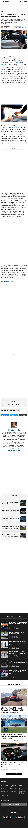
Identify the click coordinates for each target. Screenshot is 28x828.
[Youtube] (15, 813)
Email (24, 415)
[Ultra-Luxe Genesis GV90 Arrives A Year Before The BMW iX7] (23, 509)
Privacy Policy (13, 791)
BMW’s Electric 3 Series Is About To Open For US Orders (17, 652)
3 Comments (25, 27)
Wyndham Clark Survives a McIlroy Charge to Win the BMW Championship (13, 736)
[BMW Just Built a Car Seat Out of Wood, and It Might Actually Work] (4, 641)
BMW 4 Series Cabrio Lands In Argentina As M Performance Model (17, 672)
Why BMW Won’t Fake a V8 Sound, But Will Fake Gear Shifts (18, 661)
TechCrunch (9, 281)
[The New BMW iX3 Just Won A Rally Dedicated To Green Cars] (23, 533)
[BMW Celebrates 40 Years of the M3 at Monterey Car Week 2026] (23, 525)
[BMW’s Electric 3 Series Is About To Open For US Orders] (4, 651)
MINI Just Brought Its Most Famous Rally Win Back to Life (12, 709)
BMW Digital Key (15, 127)
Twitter (14, 415)
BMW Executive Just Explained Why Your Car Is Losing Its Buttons (13, 765)
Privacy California (4, 795)
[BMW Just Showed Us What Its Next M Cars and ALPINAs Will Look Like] (4, 622)
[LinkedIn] (19, 450)
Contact (20, 785)
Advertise (3, 788)
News (2, 11)
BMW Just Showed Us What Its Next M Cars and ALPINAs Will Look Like (18, 623)
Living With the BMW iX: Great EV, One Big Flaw (17, 633)
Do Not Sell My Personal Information (22, 792)
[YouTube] (14, 450)
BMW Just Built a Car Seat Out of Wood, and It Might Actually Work (17, 643)
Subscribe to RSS (4, 791)
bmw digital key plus (14, 410)
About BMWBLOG (5, 785)
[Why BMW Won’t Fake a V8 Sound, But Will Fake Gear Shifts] (4, 661)
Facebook (5, 415)
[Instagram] (16, 450)
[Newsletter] (20, 1)
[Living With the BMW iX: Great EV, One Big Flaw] (4, 632)
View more (13, 774)
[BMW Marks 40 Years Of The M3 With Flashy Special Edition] (23, 517)
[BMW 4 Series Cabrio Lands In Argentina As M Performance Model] (4, 670)
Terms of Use (13, 788)
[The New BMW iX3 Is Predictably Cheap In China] (23, 501)
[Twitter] (11, 450)
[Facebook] (9, 450)
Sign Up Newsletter (21, 789)
